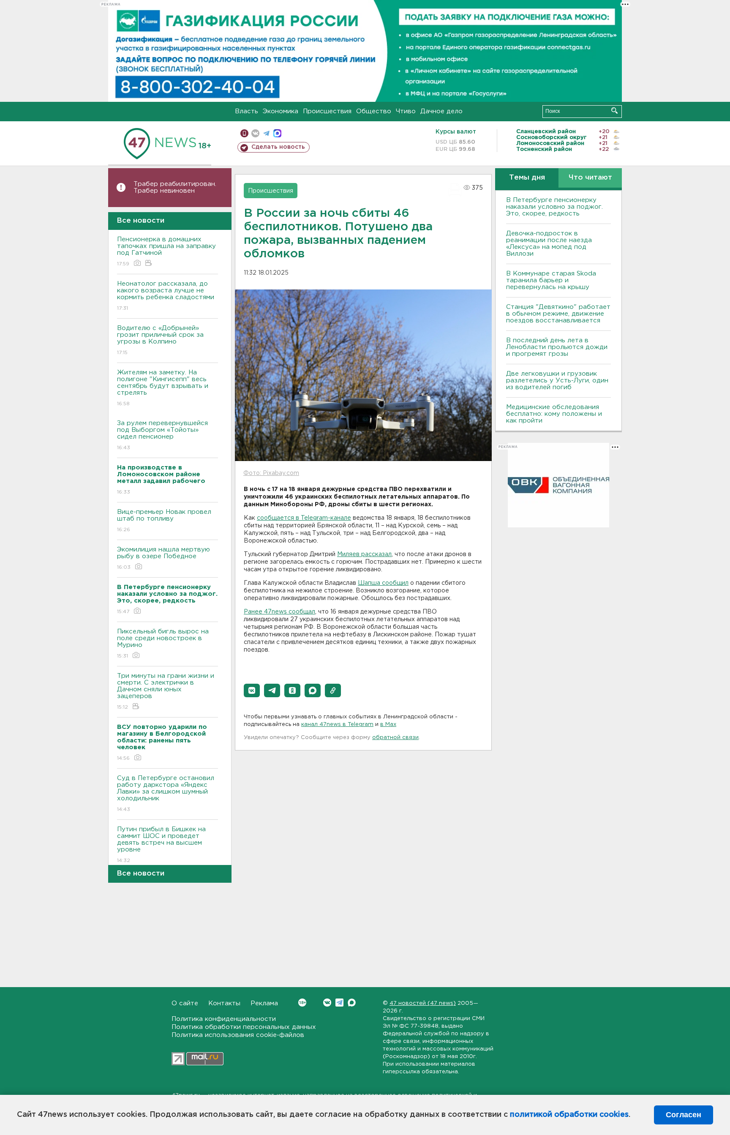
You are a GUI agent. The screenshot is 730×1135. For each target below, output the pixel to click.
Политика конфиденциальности (224, 1019)
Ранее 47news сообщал (279, 611)
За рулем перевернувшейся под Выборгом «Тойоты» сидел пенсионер (162, 435)
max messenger (277, 133)
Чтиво (406, 111)
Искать (614, 110)
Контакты (224, 1003)
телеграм (266, 133)
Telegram (339, 1003)
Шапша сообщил (383, 583)
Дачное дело (441, 111)
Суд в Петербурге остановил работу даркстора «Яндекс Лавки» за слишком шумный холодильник (165, 793)
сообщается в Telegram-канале (304, 518)
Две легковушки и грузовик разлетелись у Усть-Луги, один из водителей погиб (557, 380)
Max (352, 1003)
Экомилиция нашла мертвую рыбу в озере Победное (163, 558)
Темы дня (527, 178)
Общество (373, 111)
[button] (252, 690)
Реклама (264, 1003)
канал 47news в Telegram (337, 724)
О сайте (185, 1003)
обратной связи (395, 737)
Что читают (590, 178)
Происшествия (327, 111)
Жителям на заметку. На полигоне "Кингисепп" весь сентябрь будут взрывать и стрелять (162, 388)
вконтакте (255, 133)
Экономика (280, 111)
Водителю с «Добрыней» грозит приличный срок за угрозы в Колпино (160, 340)
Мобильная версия (244, 133)
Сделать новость (278, 147)
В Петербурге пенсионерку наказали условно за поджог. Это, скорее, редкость (554, 206)
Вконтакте (327, 1003)
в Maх (388, 724)
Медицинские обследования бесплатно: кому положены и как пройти (554, 413)
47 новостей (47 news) (423, 1003)
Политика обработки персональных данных (244, 1027)
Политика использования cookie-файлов (238, 1035)
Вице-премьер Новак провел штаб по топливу (164, 520)
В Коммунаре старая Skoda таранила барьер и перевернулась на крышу (551, 280)
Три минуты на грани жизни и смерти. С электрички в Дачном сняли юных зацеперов (165, 691)
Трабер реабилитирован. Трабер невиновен (174, 187)
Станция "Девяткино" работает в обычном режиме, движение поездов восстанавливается (558, 313)
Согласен (683, 1114)
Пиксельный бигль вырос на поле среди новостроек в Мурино (163, 643)
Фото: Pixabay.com (271, 473)
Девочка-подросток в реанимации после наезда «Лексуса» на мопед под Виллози (549, 243)
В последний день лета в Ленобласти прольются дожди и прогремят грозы (556, 347)
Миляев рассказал (364, 554)
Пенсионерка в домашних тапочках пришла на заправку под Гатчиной (166, 251)
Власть (246, 111)
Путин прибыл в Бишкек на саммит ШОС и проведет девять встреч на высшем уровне (161, 845)
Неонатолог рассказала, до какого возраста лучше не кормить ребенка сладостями (165, 296)
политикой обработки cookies (569, 1114)
